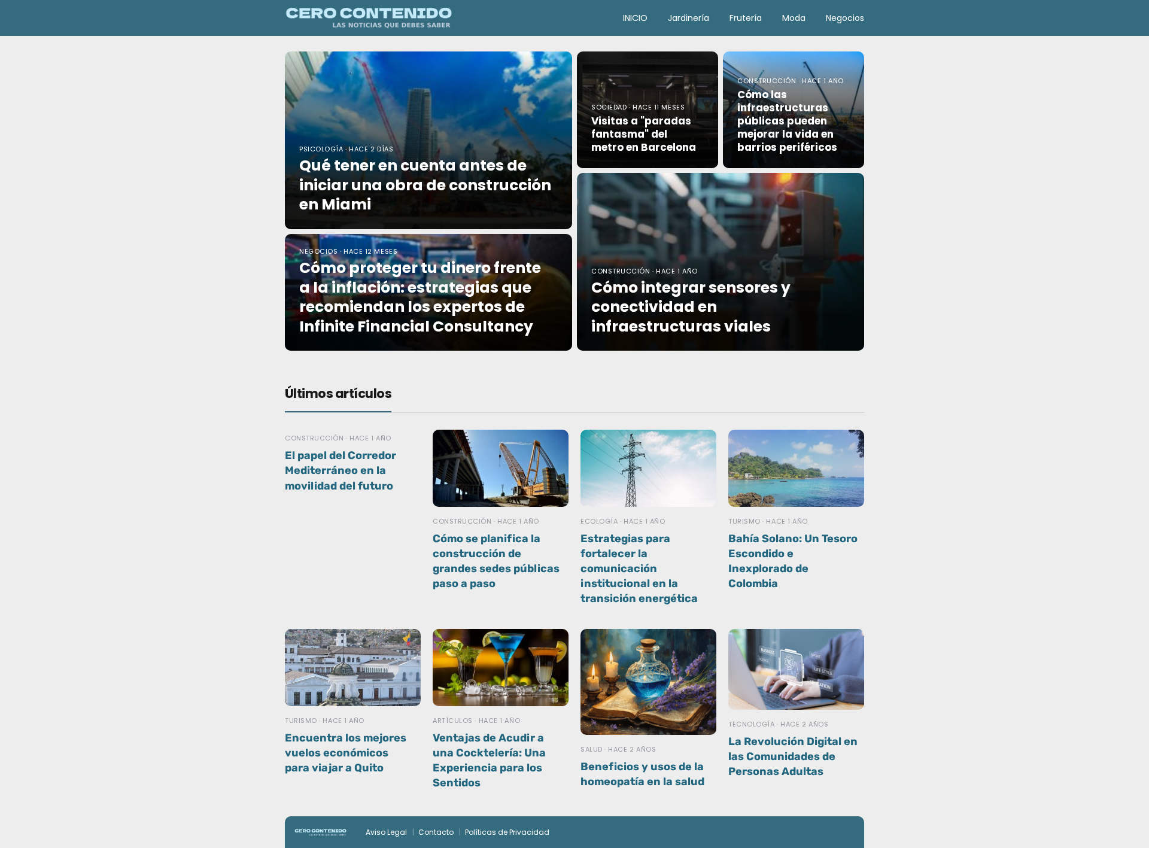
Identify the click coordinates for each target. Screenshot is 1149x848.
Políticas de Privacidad (507, 832)
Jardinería (688, 18)
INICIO (635, 18)
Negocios (845, 18)
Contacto (436, 832)
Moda (793, 18)
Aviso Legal (386, 832)
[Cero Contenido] (368, 17)
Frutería (745, 18)
